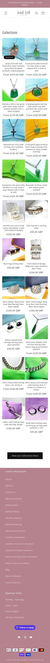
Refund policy (11, 505)
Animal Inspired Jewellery (17, 563)
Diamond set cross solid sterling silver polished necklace (13, 147)
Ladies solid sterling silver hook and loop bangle (13, 423)
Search (8, 479)
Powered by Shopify (36, 660)
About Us (9, 485)
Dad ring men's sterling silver (36, 226)
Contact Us (10, 492)
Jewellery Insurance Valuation (19, 543)
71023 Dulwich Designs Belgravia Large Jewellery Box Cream (36, 266)
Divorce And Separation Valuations (21, 556)
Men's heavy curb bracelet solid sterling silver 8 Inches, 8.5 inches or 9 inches (36, 386)
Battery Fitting (12, 511)
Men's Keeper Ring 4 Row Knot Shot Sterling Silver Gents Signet (13, 304)
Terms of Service (13, 582)
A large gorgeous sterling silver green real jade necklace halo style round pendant (36, 107)
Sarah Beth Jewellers (20, 660)
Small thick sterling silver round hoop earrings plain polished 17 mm (36, 425)
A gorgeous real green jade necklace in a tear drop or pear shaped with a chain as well (13, 188)
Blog (7, 569)
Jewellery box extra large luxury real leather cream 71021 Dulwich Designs (13, 228)
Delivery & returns (13, 498)
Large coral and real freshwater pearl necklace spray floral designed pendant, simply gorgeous (13, 67)
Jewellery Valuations (15, 537)
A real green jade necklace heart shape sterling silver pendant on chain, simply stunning (36, 148)
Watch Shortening (13, 524)
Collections (9, 32)
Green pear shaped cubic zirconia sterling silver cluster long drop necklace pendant (36, 345)
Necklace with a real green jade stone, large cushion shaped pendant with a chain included (13, 107)
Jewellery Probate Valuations (19, 550)
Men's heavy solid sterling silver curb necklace (13, 384)
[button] (6, 13)
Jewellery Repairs (13, 518)
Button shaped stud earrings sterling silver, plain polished (13, 342)
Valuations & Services (15, 530)
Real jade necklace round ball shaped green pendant (36, 187)
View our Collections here (25, 455)
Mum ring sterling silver (13, 264)
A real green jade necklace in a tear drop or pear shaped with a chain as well (36, 67)
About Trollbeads (13, 576)
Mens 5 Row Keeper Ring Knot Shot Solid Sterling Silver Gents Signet (36, 304)
